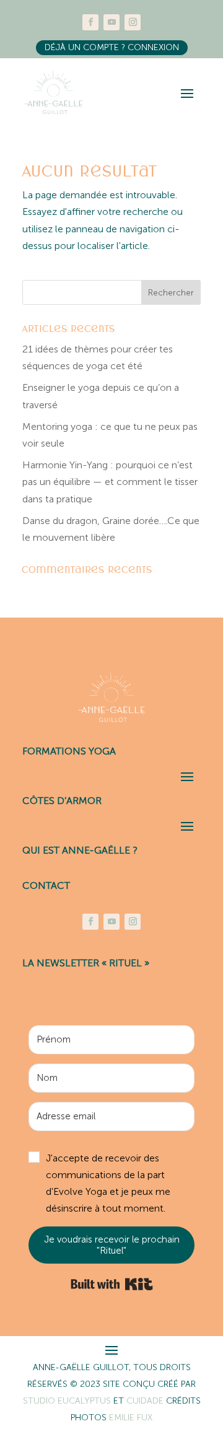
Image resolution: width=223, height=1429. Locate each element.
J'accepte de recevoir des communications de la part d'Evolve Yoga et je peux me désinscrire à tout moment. (108, 1183)
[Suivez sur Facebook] (90, 22)
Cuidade (146, 1401)
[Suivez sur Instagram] (133, 22)
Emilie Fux (130, 1417)
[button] (111, 1183)
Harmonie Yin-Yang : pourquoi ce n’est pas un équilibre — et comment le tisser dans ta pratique (110, 481)
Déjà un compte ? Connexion (112, 47)
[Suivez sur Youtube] (111, 22)
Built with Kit (112, 1284)
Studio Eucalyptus (68, 1401)
